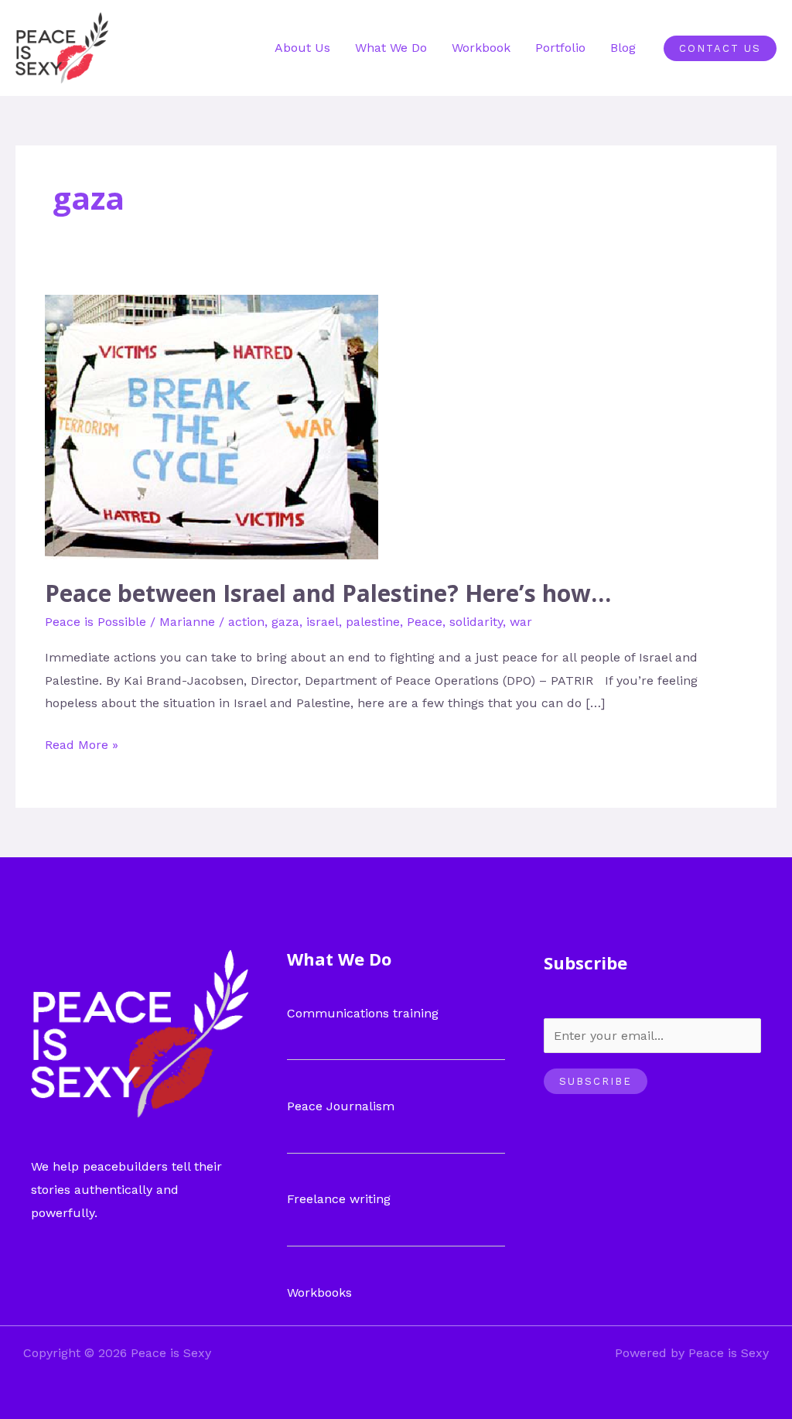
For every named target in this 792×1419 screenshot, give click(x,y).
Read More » (81, 742)
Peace (424, 621)
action (246, 621)
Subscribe (595, 1081)
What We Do (391, 47)
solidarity (476, 621)
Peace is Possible (95, 621)
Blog (623, 47)
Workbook (481, 47)
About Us (302, 47)
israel (322, 621)
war (521, 621)
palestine (373, 621)
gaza (285, 621)
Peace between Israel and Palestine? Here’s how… (328, 593)
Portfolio (560, 47)
